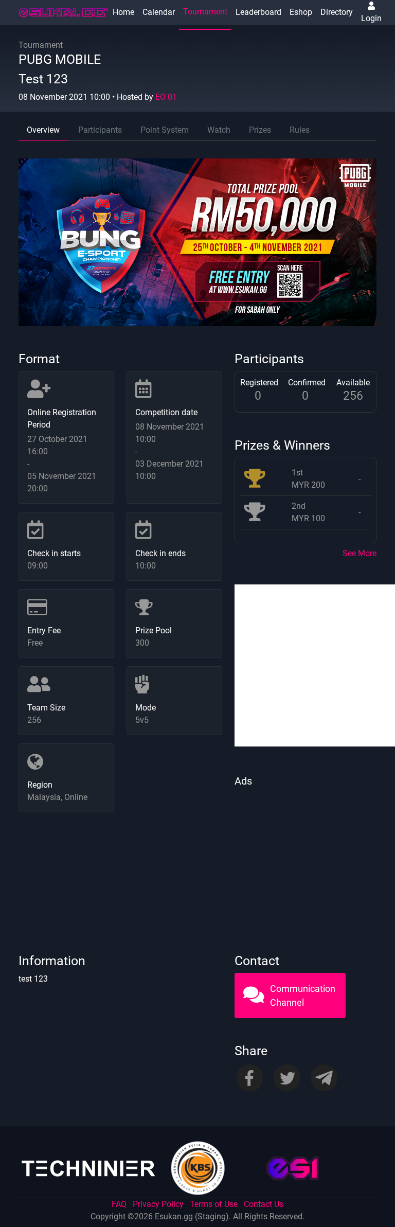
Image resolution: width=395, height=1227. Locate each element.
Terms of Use (214, 1204)
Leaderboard (258, 12)
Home (123, 12)
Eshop (301, 12)
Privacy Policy (158, 1204)
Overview (43, 130)
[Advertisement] (305, 855)
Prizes (260, 130)
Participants (100, 130)
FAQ (119, 1204)
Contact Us (263, 1204)
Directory (336, 12)
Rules (300, 130)
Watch (218, 130)
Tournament (205, 11)
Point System (164, 130)
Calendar (158, 12)
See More (359, 553)
